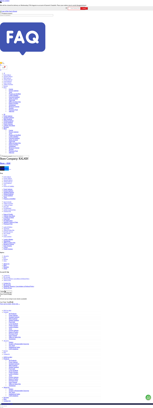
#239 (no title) (7, 310)
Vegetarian (12, 105)
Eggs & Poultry (13, 103)
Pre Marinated (7, 208)
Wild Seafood (7, 78)
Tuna (10, 92)
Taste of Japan (13, 98)
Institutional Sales (14, 347)
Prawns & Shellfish (15, 94)
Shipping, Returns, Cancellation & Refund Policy (16, 278)
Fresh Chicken (7, 83)
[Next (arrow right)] (2, 407)
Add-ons (11, 111)
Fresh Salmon (7, 75)
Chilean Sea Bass (8, 84)
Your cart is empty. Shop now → (10, 304)
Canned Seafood (14, 97)
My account (7, 277)
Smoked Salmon (8, 76)
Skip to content (4, 1)
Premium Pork (13, 110)
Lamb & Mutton (13, 95)
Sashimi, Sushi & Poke (10, 210)
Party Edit (12, 100)
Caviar (11, 89)
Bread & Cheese (14, 106)
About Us (6, 256)
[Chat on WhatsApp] (148, 397)
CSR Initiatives (13, 349)
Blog (5, 257)
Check (84, 8)
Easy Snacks (7, 233)
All (4, 73)
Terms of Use (7, 280)
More (5, 87)
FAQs (5, 261)
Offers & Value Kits (15, 102)
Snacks (11, 108)
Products (6, 312)
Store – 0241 (5, 163)
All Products (12, 313)
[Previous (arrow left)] (0, 407)
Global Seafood (8, 79)
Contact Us (7, 275)
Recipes (6, 86)
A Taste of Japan (8, 205)
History (11, 342)
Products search (7, 13)
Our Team (12, 345)
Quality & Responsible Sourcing (19, 344)
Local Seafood (8, 81)
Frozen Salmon (14, 90)
